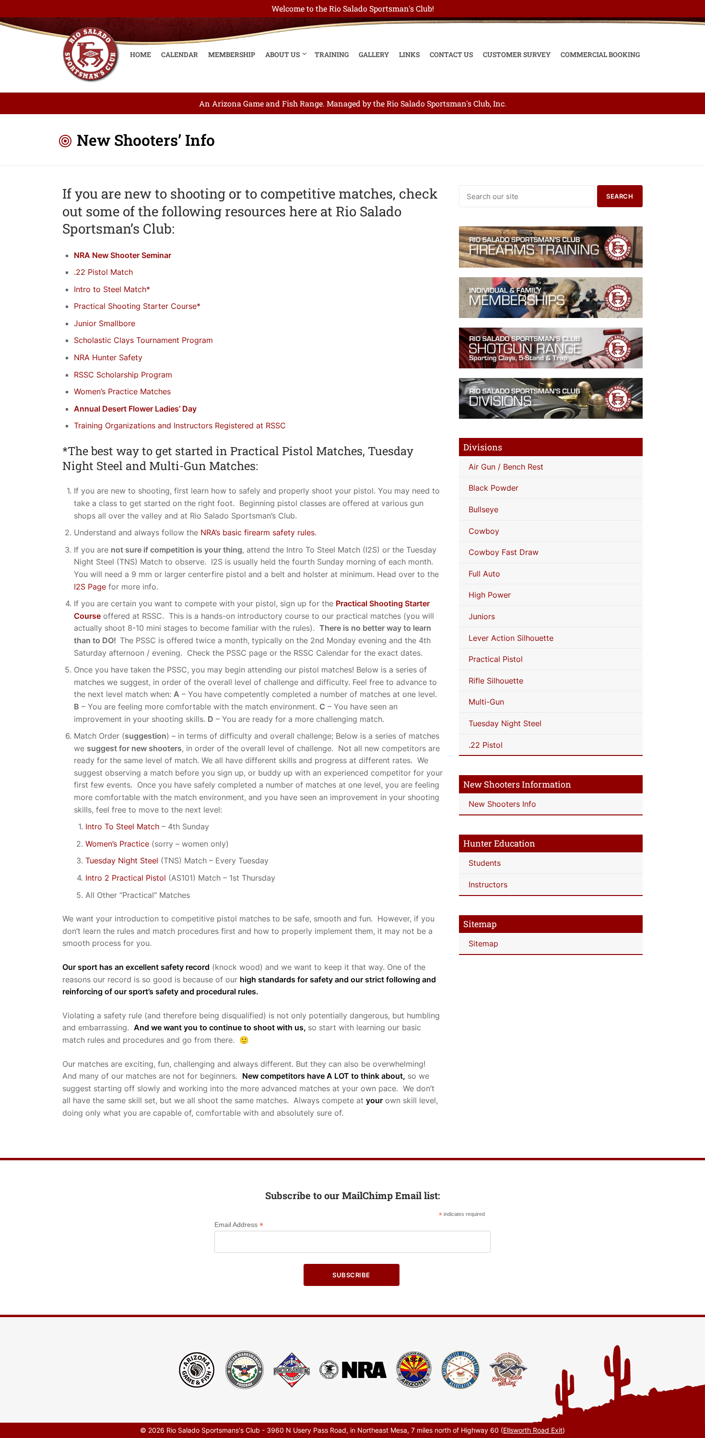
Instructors (488, 884)
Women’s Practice (117, 844)
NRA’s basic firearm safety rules (257, 532)
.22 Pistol (486, 745)
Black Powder (493, 488)
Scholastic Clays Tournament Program (143, 340)
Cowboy (484, 531)
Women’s (90, 391)
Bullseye (483, 509)
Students (485, 863)
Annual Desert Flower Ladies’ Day (135, 408)
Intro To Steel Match (122, 826)
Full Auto (484, 573)
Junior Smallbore (104, 323)
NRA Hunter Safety (108, 357)
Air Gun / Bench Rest (506, 466)
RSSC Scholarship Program (123, 374)
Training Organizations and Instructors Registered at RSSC (180, 425)
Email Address (238, 1224)
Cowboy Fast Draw (504, 552)
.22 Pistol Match (103, 272)
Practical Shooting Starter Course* (137, 306)
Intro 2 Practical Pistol (125, 878)
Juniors (482, 616)
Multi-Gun (486, 702)
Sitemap (483, 943)
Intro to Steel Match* (112, 289)
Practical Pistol (496, 659)
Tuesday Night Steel (123, 860)
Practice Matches (138, 391)
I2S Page (90, 586)
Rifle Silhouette (496, 680)
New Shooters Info (502, 804)
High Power (490, 595)
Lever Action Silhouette (511, 638)
